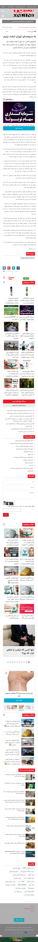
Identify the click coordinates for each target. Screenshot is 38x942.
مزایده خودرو (17, 878)
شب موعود (30, 454)
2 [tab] (26, 662)
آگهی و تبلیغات (10, 7)
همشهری (26, 27)
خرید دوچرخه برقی (10, 882)
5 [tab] (19, 662)
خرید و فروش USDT (28, 868)
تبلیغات (32, 911)
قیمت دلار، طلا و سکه (29, 908)
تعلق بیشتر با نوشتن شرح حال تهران (24, 449)
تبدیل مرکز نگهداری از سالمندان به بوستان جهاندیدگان (19, 413)
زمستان (31, 465)
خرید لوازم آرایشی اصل (19, 875)
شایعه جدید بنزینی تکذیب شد (25, 432)
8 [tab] (12, 662)
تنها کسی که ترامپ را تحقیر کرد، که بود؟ (20, 651)
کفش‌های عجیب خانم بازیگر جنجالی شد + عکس (21, 416)
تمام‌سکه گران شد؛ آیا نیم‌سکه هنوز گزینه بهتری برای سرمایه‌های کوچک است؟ (15, 818)
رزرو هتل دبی (18, 892)
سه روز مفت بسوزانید (28, 460)
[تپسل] (4, 99)
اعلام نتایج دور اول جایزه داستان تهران (24, 441)
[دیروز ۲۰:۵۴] (19, 635)
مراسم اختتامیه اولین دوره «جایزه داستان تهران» (22, 443)
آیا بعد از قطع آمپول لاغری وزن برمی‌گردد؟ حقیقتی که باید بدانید (15, 775)
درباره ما (32, 906)
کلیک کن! (19, 700)
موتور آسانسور (16, 868)
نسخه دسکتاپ (19, 920)
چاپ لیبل (31, 885)
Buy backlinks (22, 885)
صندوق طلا (31, 888)
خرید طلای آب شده (29, 878)
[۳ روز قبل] (30, 811)
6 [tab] (17, 662)
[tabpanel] (19, 641)
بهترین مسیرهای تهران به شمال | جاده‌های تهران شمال (15, 835)
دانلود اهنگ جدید (29, 892)
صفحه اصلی (33, 27)
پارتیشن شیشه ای (20, 888)
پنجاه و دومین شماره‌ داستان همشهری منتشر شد (21, 468)
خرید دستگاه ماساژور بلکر (27, 871)
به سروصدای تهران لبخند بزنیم (19, 36)
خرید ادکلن (31, 875)
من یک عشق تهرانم (28, 452)
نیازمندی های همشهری (20, 7)
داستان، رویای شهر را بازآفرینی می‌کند (24, 446)
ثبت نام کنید (19, 128)
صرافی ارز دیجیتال (10, 885)
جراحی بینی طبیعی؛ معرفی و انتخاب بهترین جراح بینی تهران (14, 810)
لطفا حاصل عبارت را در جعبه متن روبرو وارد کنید (21, 506)
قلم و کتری (30, 471)
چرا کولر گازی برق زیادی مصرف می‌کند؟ (16, 826)
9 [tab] (10, 662)
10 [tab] (8, 662)
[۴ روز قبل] (30, 854)
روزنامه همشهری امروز (31, 7)
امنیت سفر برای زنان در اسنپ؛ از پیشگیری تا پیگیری (14, 784)
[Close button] (37, 936)
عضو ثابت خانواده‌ (29, 463)
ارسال (5, 515)
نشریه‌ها (20, 27)
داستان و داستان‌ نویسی (27, 258)
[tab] (19, 401)
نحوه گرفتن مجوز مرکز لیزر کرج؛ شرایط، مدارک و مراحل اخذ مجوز (14, 792)
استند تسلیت (30, 882)
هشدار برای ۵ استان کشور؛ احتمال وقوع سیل (21, 429)
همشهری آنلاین (24, 13)
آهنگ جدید (21, 882)
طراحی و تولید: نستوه (18, 932)
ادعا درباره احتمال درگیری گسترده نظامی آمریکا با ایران (19, 411)
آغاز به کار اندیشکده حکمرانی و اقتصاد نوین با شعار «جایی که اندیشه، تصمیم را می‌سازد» (14, 801)
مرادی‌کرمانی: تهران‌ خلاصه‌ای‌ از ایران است (23, 457)
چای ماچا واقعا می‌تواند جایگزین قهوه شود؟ (14, 843)
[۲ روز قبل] (30, 777)
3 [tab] (24, 662)
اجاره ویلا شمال (13, 871)
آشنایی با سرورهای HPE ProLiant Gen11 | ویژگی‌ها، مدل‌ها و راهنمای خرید (15, 852)
